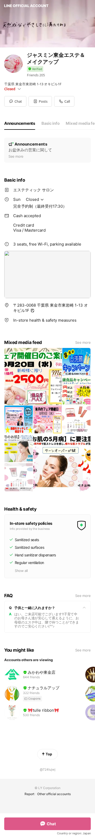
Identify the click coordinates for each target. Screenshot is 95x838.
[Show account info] (35, 69)
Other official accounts (54, 794)
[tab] (19, 123)
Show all (21, 570)
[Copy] (32, 310)
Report (29, 794)
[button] (40, 101)
